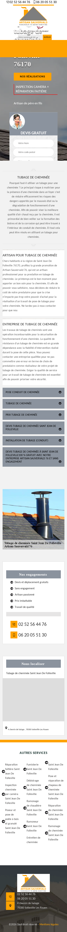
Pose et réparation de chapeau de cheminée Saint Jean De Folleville (56, 787)
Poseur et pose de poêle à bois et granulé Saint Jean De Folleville (12, 821)
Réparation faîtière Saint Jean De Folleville (12, 771)
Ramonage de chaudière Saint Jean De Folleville (34, 808)
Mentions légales (48, 924)
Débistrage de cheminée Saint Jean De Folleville (34, 787)
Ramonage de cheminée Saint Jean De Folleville (55, 833)
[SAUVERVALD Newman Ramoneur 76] (33, 15)
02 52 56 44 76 (19, 2)
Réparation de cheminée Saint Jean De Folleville (55, 812)
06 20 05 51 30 (46, 2)
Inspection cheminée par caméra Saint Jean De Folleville (12, 794)
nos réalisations (32, 76)
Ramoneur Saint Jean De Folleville (34, 826)
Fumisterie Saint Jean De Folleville (34, 769)
